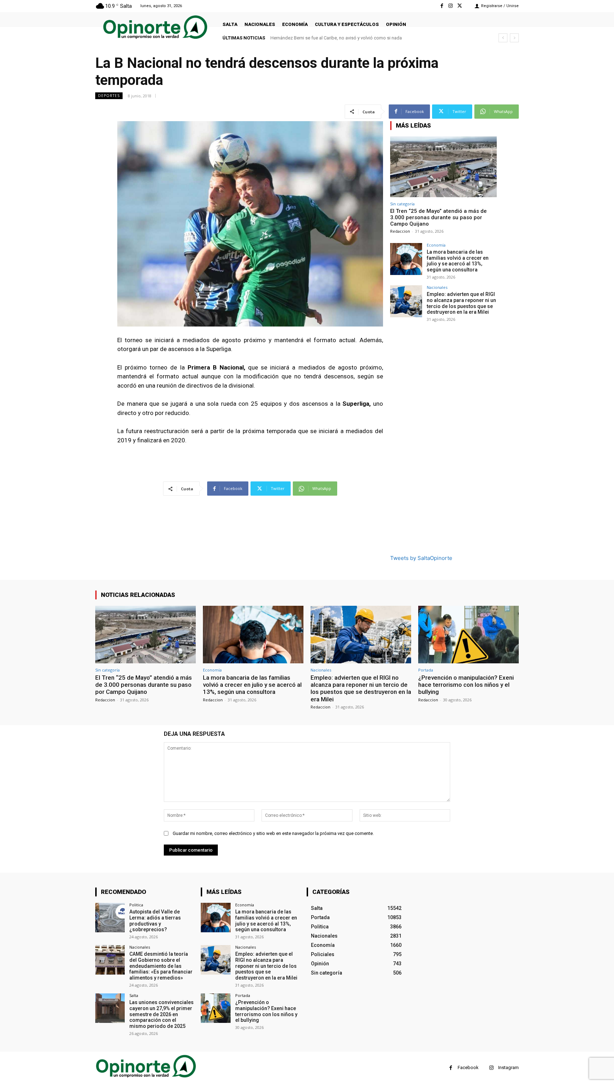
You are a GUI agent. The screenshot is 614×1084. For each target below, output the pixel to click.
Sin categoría (402, 204)
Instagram (508, 1067)
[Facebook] (441, 5)
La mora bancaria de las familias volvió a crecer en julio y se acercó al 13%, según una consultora (458, 261)
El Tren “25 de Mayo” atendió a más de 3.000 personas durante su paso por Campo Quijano (438, 217)
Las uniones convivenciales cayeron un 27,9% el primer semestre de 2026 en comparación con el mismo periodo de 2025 (161, 1014)
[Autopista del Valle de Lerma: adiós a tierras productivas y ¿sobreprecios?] (110, 917)
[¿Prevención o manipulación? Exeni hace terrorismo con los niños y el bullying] (468, 634)
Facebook (468, 1067)
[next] (514, 37)
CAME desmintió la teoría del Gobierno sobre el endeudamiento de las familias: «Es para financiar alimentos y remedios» (161, 966)
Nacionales (437, 287)
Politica (136, 905)
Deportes (109, 95)
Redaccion (400, 231)
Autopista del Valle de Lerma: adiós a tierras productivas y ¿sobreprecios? (155, 920)
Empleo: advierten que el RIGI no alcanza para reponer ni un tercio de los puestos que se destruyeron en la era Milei (461, 303)
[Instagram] (450, 5)
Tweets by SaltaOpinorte (421, 558)
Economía (436, 245)
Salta (133, 995)
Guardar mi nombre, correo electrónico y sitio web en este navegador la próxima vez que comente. (273, 833)
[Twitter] (459, 5)
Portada (425, 670)
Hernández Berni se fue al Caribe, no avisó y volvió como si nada (336, 38)
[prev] (503, 37)
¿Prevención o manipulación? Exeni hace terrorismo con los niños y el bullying (466, 685)
